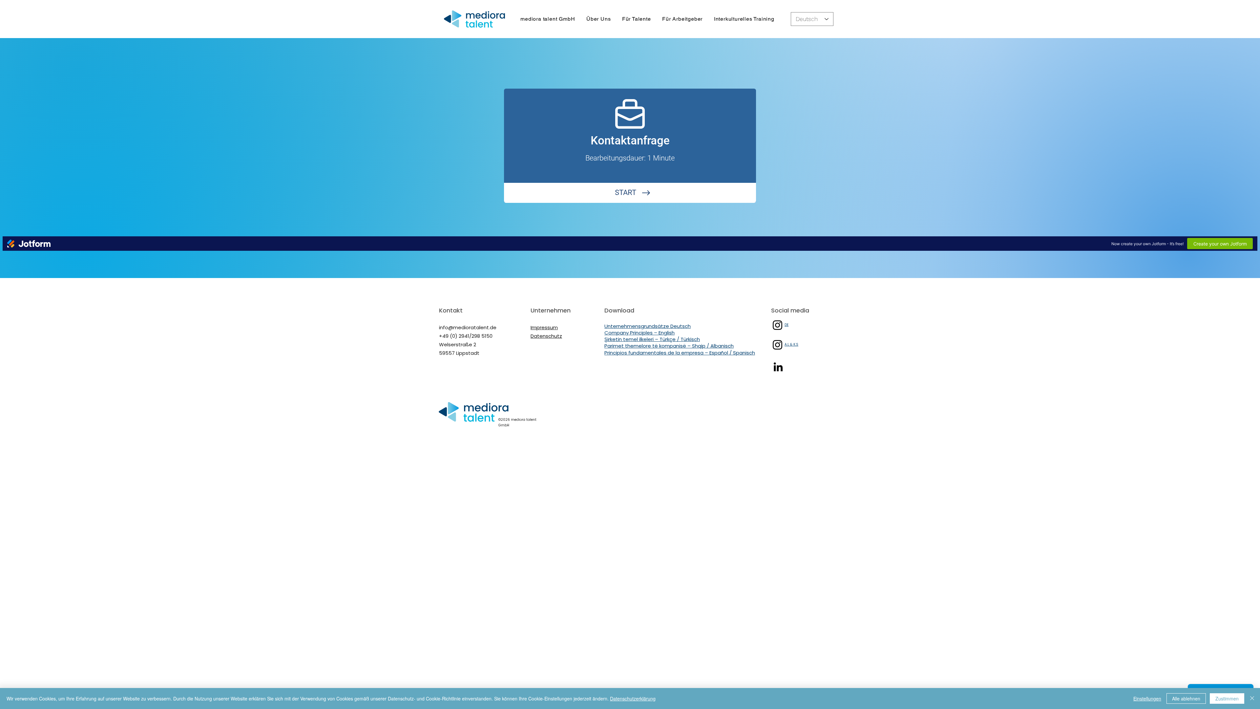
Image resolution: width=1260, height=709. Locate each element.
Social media (790, 310)
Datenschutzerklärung (633, 698)
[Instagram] (777, 325)
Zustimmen (1227, 698)
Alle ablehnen (1186, 698)
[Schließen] (1252, 698)
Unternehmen (551, 310)
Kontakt (451, 310)
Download (619, 310)
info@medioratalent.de (467, 327)
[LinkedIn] (778, 366)
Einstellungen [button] (1147, 698)
